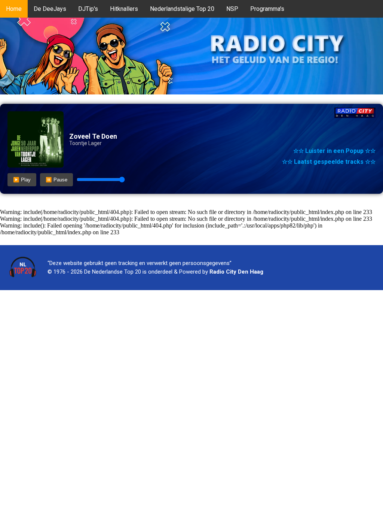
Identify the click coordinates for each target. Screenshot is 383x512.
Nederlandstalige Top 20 (182, 8)
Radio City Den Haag (236, 271)
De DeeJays (50, 8)
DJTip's (88, 8)
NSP (232, 8)
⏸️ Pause (56, 180)
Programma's (267, 8)
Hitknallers (124, 8)
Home (14, 8)
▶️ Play (22, 180)
